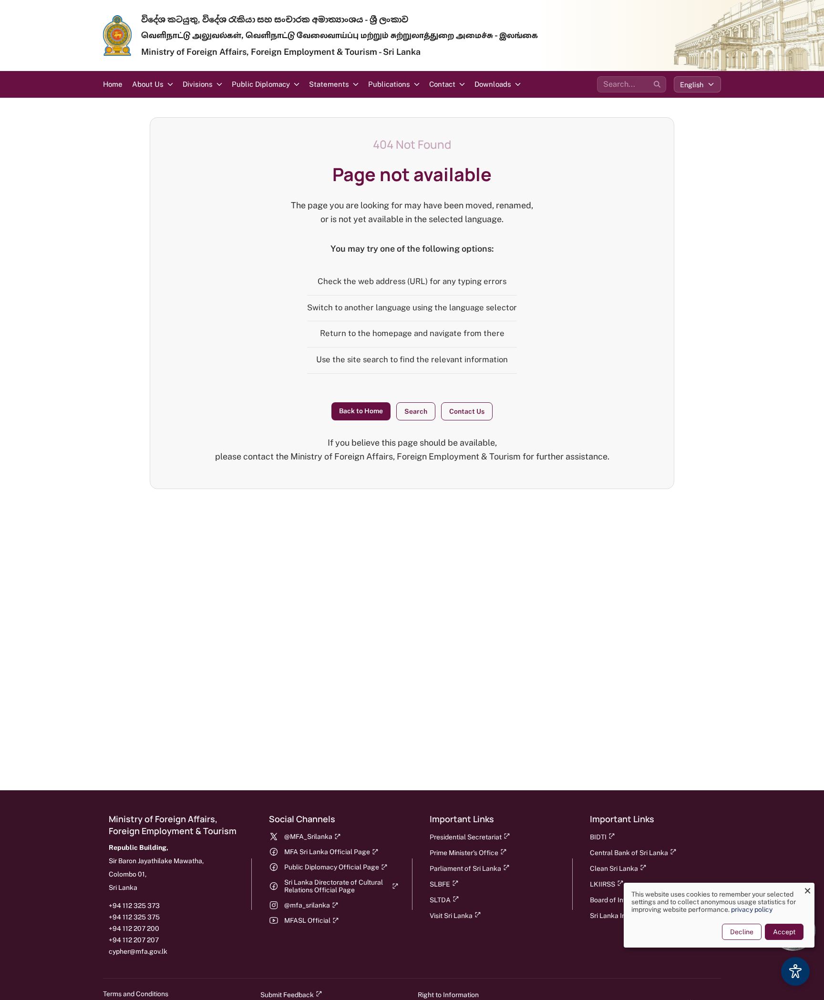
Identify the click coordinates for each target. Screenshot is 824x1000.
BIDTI (598, 837)
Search (415, 411)
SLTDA (440, 900)
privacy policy (751, 909)
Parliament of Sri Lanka (465, 868)
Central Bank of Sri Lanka (629, 853)
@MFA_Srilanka (308, 836)
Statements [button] (329, 84)
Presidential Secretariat (466, 837)
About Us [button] (148, 84)
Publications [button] (389, 84)
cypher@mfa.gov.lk (138, 951)
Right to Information (448, 995)
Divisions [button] (198, 84)
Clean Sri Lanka (614, 868)
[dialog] (719, 915)
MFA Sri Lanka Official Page (327, 852)
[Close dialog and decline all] (807, 889)
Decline (741, 932)
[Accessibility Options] (795, 971)
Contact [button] (442, 84)
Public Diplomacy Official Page (331, 867)
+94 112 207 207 (134, 940)
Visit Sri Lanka (451, 915)
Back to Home (361, 411)
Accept (784, 932)
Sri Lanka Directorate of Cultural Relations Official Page (333, 886)
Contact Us (466, 411)
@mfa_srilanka (307, 905)
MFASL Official (307, 920)
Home (113, 84)
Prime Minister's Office (464, 853)
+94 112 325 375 (134, 917)
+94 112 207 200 (134, 928)
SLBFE (440, 884)
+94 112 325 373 (134, 905)
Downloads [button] (492, 84)
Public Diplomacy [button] (261, 84)
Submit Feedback (287, 995)
